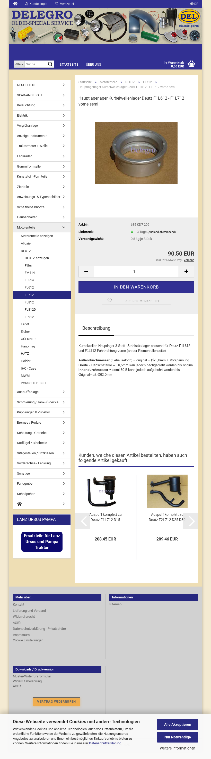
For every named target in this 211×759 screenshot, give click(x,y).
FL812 (29, 302)
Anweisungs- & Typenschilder (38, 197)
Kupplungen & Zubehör (33, 412)
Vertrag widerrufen (56, 701)
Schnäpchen (26, 494)
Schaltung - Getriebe (32, 433)
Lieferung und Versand (29, 611)
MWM (25, 376)
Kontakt (18, 604)
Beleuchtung (26, 105)
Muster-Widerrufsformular (32, 676)
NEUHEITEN (25, 85)
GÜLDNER (28, 339)
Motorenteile (26, 227)
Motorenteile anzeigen (37, 236)
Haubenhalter (27, 217)
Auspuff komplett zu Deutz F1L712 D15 (105, 517)
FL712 (29, 295)
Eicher (25, 332)
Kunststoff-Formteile (32, 176)
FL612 (29, 287)
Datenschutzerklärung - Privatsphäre (39, 629)
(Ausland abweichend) (161, 232)
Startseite (69, 64)
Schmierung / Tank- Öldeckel (38, 402)
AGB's (17, 623)
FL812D (30, 309)
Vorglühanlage (27, 125)
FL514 (29, 280)
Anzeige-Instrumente (32, 136)
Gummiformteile (29, 166)
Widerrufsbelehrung (27, 681)
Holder (25, 361)
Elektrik (22, 115)
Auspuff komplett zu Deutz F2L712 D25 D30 (167, 517)
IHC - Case (28, 368)
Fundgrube (24, 483)
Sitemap (115, 604)
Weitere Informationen (177, 748)
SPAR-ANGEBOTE (30, 95)
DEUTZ (26, 251)
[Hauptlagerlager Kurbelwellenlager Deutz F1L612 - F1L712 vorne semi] (136, 150)
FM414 (30, 273)
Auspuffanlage (28, 392)
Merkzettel (66, 4)
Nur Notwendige (177, 737)
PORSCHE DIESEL (34, 383)
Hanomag (28, 346)
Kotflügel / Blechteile (32, 443)
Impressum (21, 635)
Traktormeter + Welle (32, 146)
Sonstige (23, 473)
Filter (28, 265)
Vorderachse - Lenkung (34, 463)
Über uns (93, 64)
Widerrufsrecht (24, 616)
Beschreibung (96, 328)
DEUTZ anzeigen (37, 258)
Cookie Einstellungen (28, 640)
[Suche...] (50, 64)
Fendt (25, 324)
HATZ (25, 353)
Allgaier (26, 243)
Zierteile (23, 187)
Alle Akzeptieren (177, 724)
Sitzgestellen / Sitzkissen (35, 453)
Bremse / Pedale (29, 422)
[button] (82, 521)
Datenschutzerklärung (105, 743)
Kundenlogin (37, 4)
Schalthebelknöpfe (31, 207)
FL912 (29, 317)
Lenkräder (24, 156)
